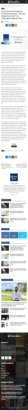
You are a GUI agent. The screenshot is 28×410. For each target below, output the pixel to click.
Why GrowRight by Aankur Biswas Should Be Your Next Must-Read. (12, 392)
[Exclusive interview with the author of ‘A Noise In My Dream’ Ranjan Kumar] (5, 310)
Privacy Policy (4, 375)
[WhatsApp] (15, 25)
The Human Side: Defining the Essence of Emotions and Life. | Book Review (21, 166)
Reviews (9, 5)
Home (2, 5)
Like (5, 232)
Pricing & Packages (5, 373)
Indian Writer (16, 150)
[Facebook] (6, 25)
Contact (3, 377)
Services (3, 370)
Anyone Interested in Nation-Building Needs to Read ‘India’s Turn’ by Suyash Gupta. (18, 270)
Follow (14, 232)
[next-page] (4, 225)
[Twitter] (9, 25)
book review (10, 150)
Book (6, 150)
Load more (14, 275)
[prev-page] (2, 225)
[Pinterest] (12, 25)
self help (21, 150)
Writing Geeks (6, 21)
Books (5, 5)
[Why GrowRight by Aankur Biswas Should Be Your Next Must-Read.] (5, 213)
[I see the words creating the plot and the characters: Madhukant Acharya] (5, 317)
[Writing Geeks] (2, 22)
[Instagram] (14, 194)
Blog (2, 368)
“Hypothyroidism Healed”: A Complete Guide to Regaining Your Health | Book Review (18, 219)
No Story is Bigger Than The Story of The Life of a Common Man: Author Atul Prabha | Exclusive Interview (18, 324)
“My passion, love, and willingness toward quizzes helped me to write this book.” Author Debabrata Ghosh (13, 304)
